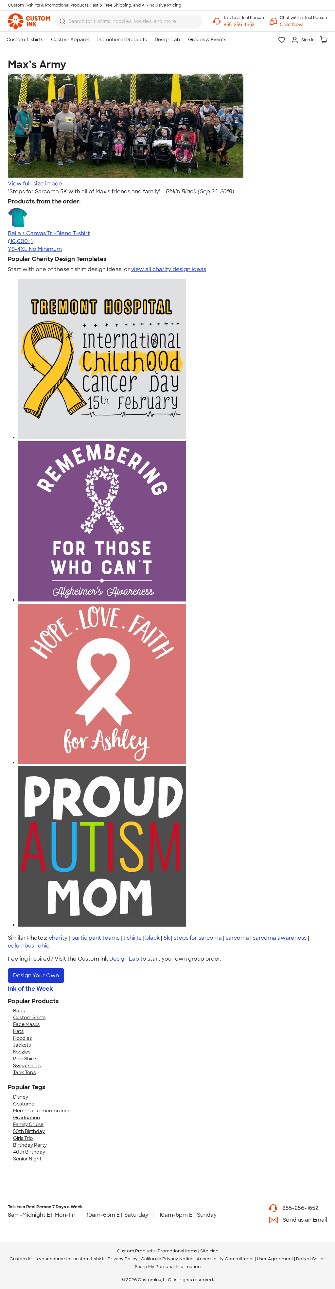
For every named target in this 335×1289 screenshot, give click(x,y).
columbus (21, 945)
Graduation (26, 1118)
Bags (19, 1011)
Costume (23, 1104)
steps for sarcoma (198, 937)
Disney (20, 1097)
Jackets (22, 1045)
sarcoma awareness (280, 937)
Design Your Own (36, 975)
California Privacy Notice (167, 1259)
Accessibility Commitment (225, 1259)
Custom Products (136, 1251)
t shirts (132, 937)
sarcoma (237, 937)
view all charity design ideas (168, 269)
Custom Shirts (29, 1017)
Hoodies (22, 1038)
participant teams (95, 937)
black (152, 937)
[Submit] (62, 21)
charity (58, 937)
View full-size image (35, 183)
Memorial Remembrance (42, 1111)
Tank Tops (24, 1072)
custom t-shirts (89, 1259)
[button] (303, 24)
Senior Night (27, 1159)
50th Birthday (29, 1131)
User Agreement (275, 1259)
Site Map (209, 1251)
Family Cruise (28, 1124)
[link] (29, 21)
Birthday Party (30, 1145)
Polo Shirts (25, 1059)
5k (167, 937)
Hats (18, 1031)
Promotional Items (177, 1251)
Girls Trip (23, 1138)
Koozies (21, 1052)
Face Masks (26, 1024)
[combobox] (129, 21)
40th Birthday (29, 1152)
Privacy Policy (123, 1259)
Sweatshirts (27, 1066)
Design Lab (124, 958)
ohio (44, 945)
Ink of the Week (30, 989)
